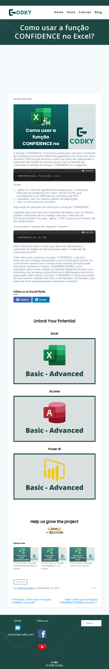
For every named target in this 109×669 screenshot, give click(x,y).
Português (27, 99)
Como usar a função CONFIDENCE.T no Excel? (52, 566)
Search (85, 618)
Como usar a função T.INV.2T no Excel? (81, 564)
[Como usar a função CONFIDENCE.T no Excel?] (54, 554)
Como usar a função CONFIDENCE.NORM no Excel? (25, 566)
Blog (98, 12)
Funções (17, 99)
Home (58, 12)
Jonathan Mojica (25, 588)
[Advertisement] (54, 72)
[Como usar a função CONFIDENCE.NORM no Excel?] (26, 554)
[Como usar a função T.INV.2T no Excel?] (82, 554)
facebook (24, 299)
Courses (85, 12)
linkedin (42, 299)
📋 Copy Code (87, 171)
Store (71, 12)
